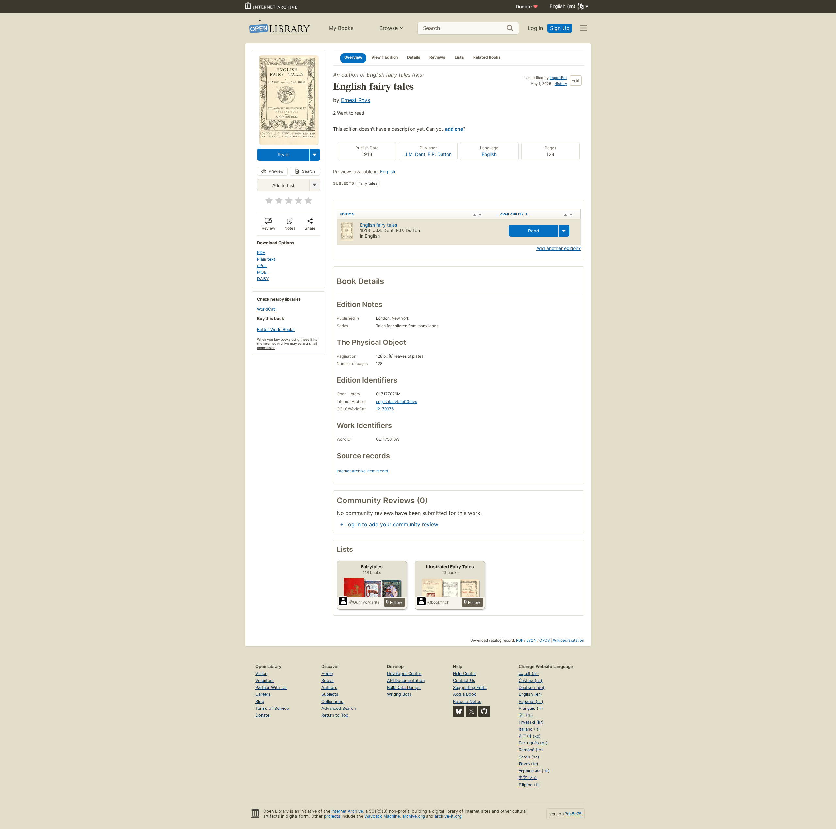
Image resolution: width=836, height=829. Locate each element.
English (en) (530, 694)
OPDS (544, 640)
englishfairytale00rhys (396, 401)
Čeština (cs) (530, 680)
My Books (341, 28)
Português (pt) (533, 743)
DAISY (263, 278)
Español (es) (531, 701)
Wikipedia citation (568, 640)
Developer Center (404, 673)
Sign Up (560, 28)
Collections (332, 701)
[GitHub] (484, 711)
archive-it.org (448, 816)
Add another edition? (558, 248)
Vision (261, 673)
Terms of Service (272, 708)
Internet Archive (351, 471)
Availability (514, 214)
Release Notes (467, 701)
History (561, 83)
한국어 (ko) (530, 736)
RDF (519, 640)
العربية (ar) (529, 673)
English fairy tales (388, 75)
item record (377, 471)
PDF (261, 252)
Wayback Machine (382, 816)
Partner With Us (271, 687)
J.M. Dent (415, 154)
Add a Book (464, 694)
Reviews (437, 57)
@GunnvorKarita (364, 602)
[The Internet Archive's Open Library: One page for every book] (279, 28)
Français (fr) (531, 708)
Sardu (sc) (529, 757)
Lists (459, 57)
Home (327, 673)
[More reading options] (315, 155)
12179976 (385, 409)
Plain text (266, 259)
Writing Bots (399, 694)
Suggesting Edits (470, 687)
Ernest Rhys (355, 100)
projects (332, 816)
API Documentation (406, 680)
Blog (259, 701)
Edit (575, 80)
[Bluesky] (458, 711)
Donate (527, 6)
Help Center (464, 673)
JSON (531, 640)
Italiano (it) (529, 729)
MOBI (262, 272)
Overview (353, 57)
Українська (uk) (534, 770)
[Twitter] (471, 711)
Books (327, 680)
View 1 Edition (384, 57)
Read (283, 154)
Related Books (487, 57)
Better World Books (276, 329)
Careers (263, 694)
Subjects (329, 694)
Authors (329, 687)
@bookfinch (438, 602)
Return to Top (334, 715)
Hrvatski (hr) (531, 722)
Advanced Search (338, 708)
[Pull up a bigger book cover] (288, 142)
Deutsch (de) (531, 687)
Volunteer (264, 680)
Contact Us (464, 680)
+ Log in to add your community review (389, 524)
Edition (347, 214)
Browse (388, 28)
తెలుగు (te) (528, 763)
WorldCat (266, 309)
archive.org (413, 816)
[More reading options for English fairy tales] (314, 185)
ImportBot (558, 77)
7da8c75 (573, 813)
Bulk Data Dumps (404, 687)
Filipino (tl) (529, 784)
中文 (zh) (528, 777)
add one (454, 129)
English (489, 154)
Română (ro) (531, 749)
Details (413, 57)
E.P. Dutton (440, 154)
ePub (262, 265)
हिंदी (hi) (526, 715)
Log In (535, 28)
